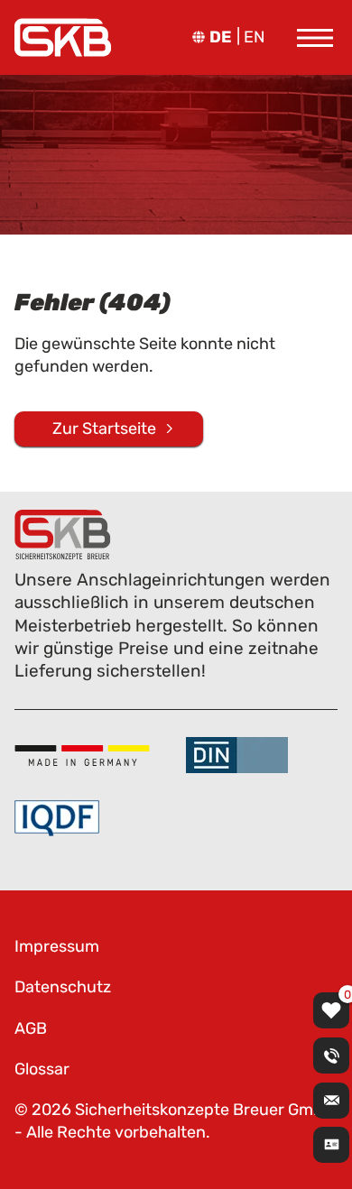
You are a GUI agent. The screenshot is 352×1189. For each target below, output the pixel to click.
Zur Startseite (104, 428)
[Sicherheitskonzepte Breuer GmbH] (62, 37)
